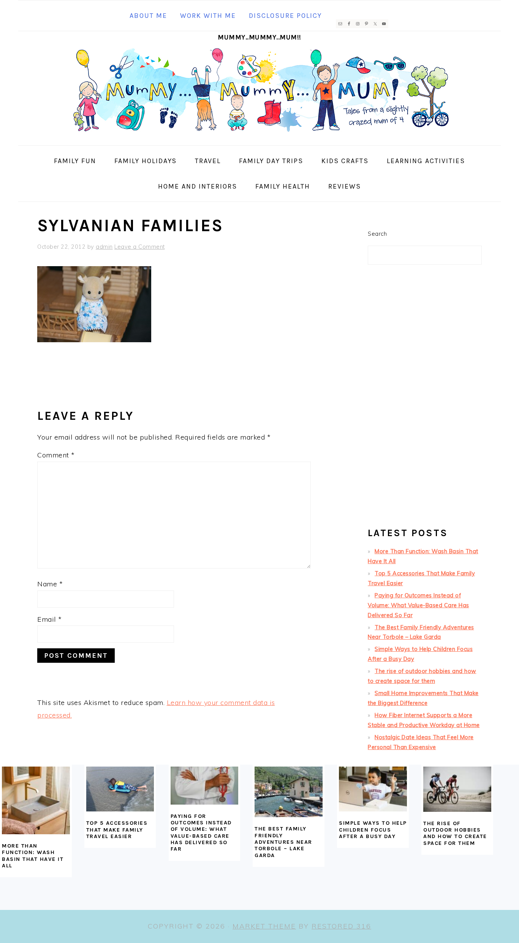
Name (50, 583)
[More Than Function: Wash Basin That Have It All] (36, 801)
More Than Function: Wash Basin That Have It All (32, 856)
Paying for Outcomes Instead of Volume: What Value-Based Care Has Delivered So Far (418, 605)
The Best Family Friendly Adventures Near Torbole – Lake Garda (283, 842)
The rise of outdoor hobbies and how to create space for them (455, 833)
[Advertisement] (425, 399)
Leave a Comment (139, 246)
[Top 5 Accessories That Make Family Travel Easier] (120, 789)
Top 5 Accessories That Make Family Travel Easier (117, 830)
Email (49, 619)
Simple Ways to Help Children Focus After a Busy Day (373, 830)
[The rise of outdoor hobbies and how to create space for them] (457, 789)
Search (377, 233)
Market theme (264, 926)
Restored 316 (341, 926)
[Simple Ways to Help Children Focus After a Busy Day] (373, 789)
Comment (56, 455)
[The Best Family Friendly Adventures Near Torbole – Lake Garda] (289, 792)
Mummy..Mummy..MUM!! (259, 37)
